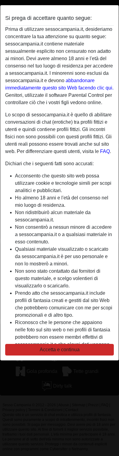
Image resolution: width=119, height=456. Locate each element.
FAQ (105, 151)
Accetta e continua (60, 349)
